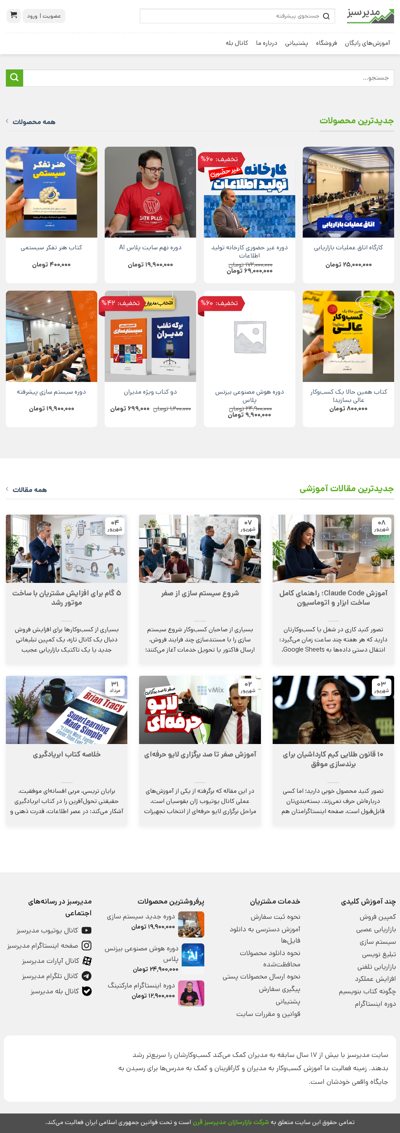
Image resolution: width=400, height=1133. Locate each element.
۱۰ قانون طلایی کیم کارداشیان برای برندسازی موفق (333, 759)
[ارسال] (14, 78)
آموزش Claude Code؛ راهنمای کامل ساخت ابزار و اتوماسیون (333, 598)
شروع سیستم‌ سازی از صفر (200, 593)
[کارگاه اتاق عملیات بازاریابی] (348, 192)
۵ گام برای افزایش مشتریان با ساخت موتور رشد (66, 598)
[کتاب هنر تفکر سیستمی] (51, 192)
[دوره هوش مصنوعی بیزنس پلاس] (249, 336)
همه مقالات (29, 490)
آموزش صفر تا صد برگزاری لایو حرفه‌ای (200, 754)
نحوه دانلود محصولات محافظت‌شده (270, 959)
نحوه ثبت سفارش (275, 917)
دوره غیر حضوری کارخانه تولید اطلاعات (249, 251)
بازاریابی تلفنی (376, 967)
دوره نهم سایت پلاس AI (150, 247)
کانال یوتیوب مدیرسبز (47, 930)
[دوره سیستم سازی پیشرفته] (51, 336)
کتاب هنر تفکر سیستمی (51, 247)
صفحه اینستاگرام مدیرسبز (42, 946)
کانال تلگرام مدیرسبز (50, 976)
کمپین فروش (378, 917)
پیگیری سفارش (279, 989)
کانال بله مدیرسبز (54, 991)
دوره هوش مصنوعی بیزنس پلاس (249, 396)
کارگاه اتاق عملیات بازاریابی (348, 247)
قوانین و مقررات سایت (268, 1014)
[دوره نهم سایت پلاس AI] (150, 192)
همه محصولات (33, 122)
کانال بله (237, 43)
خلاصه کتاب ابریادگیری (67, 754)
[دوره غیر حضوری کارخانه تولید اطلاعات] (249, 192)
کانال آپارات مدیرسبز (50, 961)
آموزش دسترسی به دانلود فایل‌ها (265, 935)
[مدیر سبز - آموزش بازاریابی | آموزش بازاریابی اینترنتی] (370, 16)
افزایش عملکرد (375, 979)
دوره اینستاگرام (375, 1004)
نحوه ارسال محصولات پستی (261, 976)
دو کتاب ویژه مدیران (150, 392)
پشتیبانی (296, 43)
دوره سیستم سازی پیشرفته (51, 392)
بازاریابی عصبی (376, 929)
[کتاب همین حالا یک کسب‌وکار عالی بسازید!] (348, 336)
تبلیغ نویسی (379, 954)
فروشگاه (326, 43)
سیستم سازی (378, 942)
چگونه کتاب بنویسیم (367, 991)
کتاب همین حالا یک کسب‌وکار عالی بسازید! (348, 396)
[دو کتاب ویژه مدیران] (150, 336)
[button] (14, 16)
